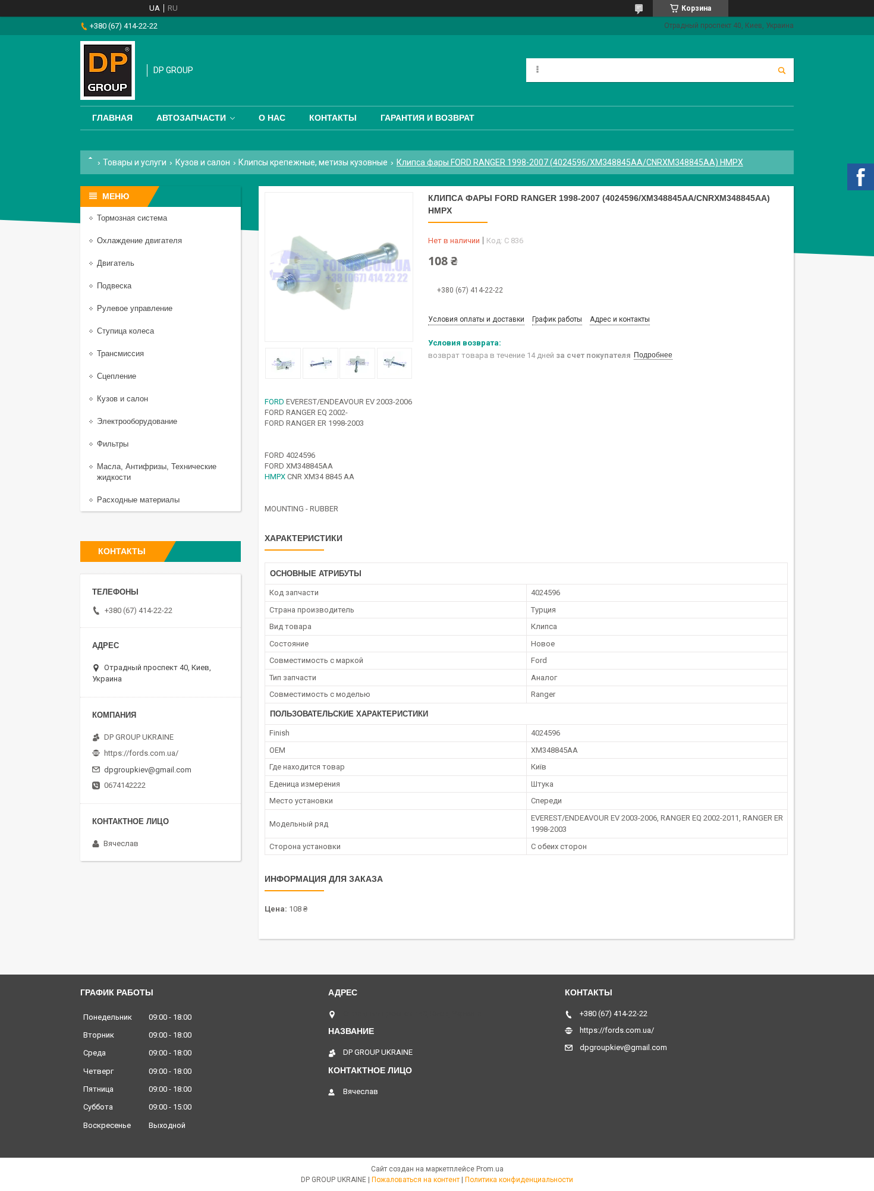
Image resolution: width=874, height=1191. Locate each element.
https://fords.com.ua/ (141, 753)
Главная (112, 117)
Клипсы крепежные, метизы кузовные (313, 162)
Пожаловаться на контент (416, 1180)
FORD (274, 401)
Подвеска (114, 285)
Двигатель (115, 263)
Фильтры (112, 443)
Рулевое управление (134, 308)
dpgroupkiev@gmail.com (147, 769)
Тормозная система (132, 217)
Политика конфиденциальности (519, 1180)
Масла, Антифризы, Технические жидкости (156, 472)
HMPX (275, 476)
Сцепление (116, 376)
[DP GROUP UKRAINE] (107, 70)
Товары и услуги (134, 162)
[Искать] (782, 70)
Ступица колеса (125, 330)
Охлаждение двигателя (139, 240)
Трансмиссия (120, 353)
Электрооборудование (137, 421)
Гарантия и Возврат (427, 117)
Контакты (333, 117)
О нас (272, 117)
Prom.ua (490, 1169)
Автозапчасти (191, 117)
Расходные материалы (138, 499)
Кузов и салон (202, 162)
